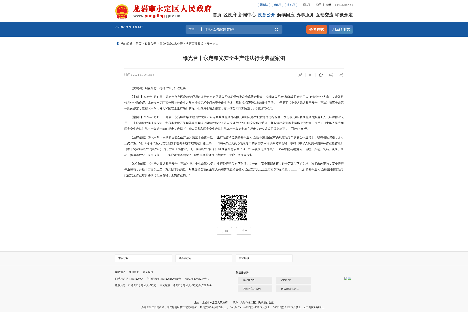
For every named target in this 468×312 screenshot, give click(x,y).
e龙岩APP (286, 280)
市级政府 (123, 258)
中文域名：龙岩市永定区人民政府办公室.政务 (186, 285)
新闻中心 (247, 14)
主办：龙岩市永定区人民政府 (211, 302)
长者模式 (316, 29)
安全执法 (212, 43)
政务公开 (266, 14)
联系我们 (148, 272)
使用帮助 (134, 272)
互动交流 (324, 14)
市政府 (291, 4)
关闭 (244, 231)
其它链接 (244, 258)
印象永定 (344, 14)
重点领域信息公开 (171, 43)
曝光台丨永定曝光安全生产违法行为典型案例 (234, 58)
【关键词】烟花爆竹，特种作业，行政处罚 (155, 88)
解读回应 (286, 14)
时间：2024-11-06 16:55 (139, 74)
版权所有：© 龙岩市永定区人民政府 (135, 285)
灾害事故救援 (194, 43)
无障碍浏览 (341, 29)
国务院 (264, 4)
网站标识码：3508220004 (129, 278)
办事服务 (305, 14)
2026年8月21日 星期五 (129, 27)
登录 (318, 4)
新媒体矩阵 (242, 272)
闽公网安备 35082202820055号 (164, 278)
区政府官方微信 (252, 288)
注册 (328, 4)
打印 (225, 231)
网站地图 (120, 272)
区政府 (230, 14)
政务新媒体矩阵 (290, 288)
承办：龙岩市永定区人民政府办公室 (253, 302)
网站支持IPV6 (344, 4)
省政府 (277, 4)
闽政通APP (249, 280)
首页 (217, 14)
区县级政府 (185, 258)
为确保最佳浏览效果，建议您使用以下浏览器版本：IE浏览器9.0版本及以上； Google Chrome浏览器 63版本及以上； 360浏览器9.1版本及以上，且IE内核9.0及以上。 (234, 307)
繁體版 (306, 4)
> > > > (177, 43)
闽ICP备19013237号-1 (197, 278)
